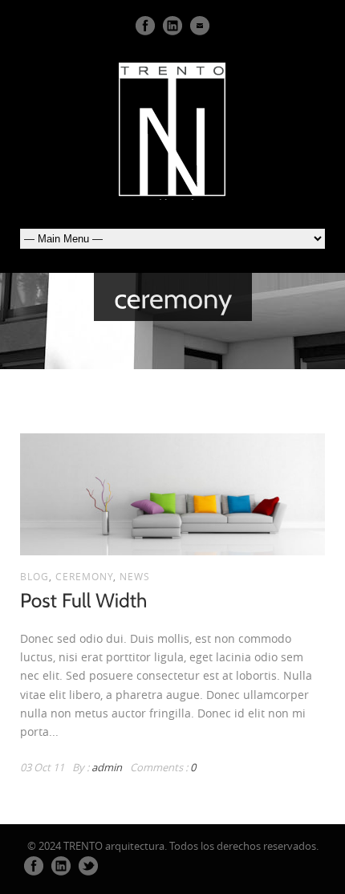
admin (106, 767)
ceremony (84, 576)
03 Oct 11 (42, 767)
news (135, 576)
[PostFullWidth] (84, 599)
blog (34, 576)
